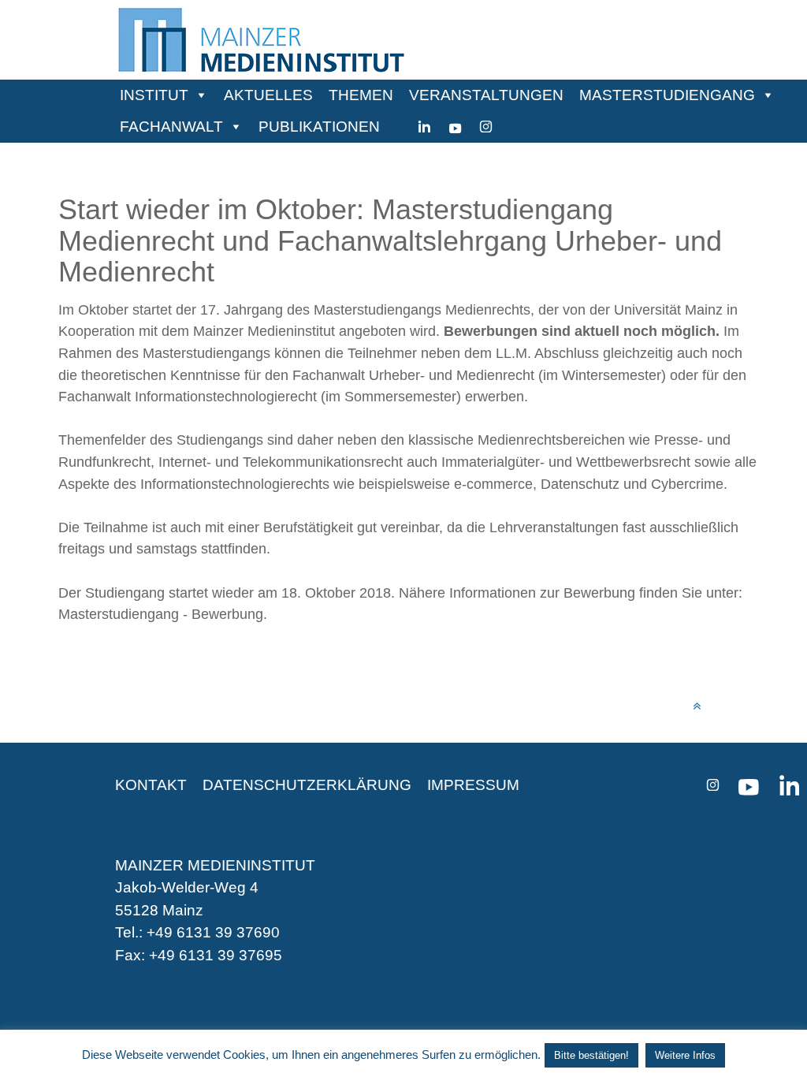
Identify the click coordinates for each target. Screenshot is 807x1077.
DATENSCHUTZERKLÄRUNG (307, 785)
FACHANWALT (171, 126)
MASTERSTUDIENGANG (667, 95)
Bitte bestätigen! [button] (591, 1055)
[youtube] (455, 127)
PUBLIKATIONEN (319, 126)
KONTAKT (151, 785)
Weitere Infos (685, 1055)
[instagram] (485, 127)
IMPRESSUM (473, 785)
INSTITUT (154, 95)
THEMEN (361, 95)
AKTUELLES (268, 95)
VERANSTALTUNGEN (486, 95)
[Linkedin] (424, 127)
